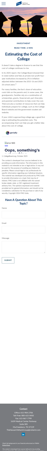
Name (4, 208)
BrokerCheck (6, 445)
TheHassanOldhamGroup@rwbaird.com (23, 430)
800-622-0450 (27, 416)
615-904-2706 (26, 413)
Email (4, 223)
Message (5, 238)
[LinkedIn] (23, 434)
